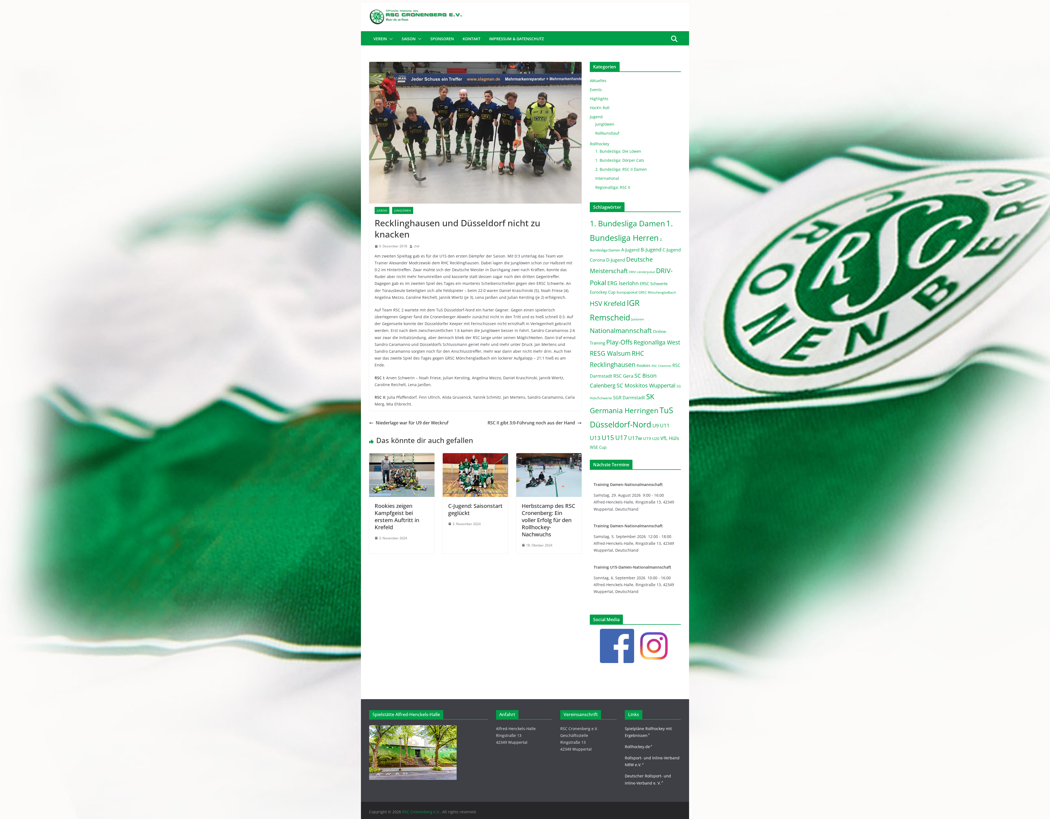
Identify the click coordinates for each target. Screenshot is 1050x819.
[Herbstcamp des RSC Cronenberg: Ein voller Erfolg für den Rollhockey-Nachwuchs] (549, 457)
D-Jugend (615, 260)
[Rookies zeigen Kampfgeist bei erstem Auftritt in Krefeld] (401, 457)
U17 (621, 437)
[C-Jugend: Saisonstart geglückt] (475, 457)
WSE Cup (598, 447)
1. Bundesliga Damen (627, 223)
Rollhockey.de (637, 746)
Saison (409, 38)
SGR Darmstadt (629, 398)
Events (596, 89)
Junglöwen (402, 210)
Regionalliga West (657, 342)
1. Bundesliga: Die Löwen (618, 151)
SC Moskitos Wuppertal (646, 385)
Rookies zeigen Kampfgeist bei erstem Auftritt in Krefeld (397, 516)
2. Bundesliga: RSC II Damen (621, 169)
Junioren (637, 319)
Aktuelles (598, 80)
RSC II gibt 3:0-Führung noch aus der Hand (531, 423)
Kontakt (471, 38)
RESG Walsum (610, 353)
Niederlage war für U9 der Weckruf (412, 423)
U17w (635, 438)
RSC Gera (623, 376)
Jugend (382, 210)
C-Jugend (672, 250)
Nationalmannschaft (621, 330)
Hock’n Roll (599, 107)
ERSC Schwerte (653, 283)
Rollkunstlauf (607, 133)
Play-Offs (619, 342)
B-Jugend (651, 249)
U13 (595, 438)
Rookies (644, 365)
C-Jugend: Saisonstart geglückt (475, 509)
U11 (665, 425)
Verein (380, 38)
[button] (390, 39)
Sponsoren (442, 38)
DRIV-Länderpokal (642, 272)
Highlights (599, 98)
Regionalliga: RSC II (612, 187)
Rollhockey (599, 143)
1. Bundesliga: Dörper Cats (619, 160)
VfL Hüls (669, 438)
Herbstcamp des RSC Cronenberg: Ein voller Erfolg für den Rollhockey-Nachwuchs (548, 520)
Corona (597, 260)
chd (416, 246)
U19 (647, 438)
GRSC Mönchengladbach (657, 292)
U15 (608, 437)
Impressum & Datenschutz (516, 38)
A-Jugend (630, 250)
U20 (655, 438)
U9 (655, 425)
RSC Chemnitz (661, 366)
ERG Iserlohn (623, 283)
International (607, 178)
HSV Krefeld (608, 303)
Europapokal (627, 292)
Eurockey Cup (603, 292)
